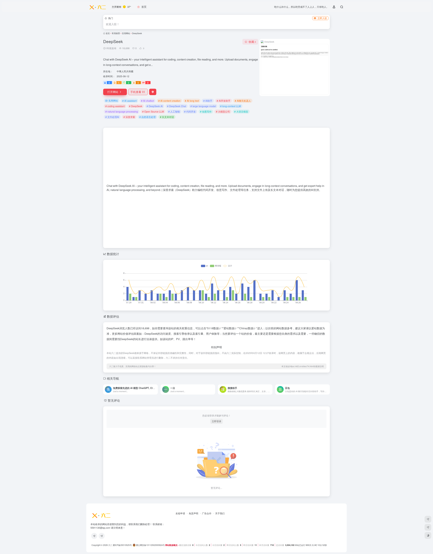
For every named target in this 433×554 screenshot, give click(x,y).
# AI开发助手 (223, 100)
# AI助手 (207, 100)
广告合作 (206, 513)
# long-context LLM (230, 106)
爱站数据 (229, 328)
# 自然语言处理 (147, 117)
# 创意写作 (206, 111)
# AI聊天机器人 (243, 100)
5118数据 (213, 328)
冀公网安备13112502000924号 (150, 545)
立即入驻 (322, 18)
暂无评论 (114, 400)
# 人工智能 (174, 111)
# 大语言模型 (241, 111)
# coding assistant (115, 106)
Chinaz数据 (246, 328)
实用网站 (126, 33)
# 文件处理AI (112, 117)
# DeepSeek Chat (176, 106)
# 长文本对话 (167, 117)
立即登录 (216, 421)
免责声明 (193, 513)
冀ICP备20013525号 (122, 545)
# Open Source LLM (153, 111)
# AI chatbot (147, 100)
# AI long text (192, 100)
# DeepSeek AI (155, 106)
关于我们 (220, 513)
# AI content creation (169, 100)
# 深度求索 (129, 117)
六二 (110, 545)
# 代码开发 (190, 111)
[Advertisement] (216, 157)
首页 (108, 33)
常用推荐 (116, 33)
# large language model (203, 106)
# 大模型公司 (223, 111)
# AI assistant (129, 100)
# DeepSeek (135, 106)
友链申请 (180, 513)
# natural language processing (121, 111)
